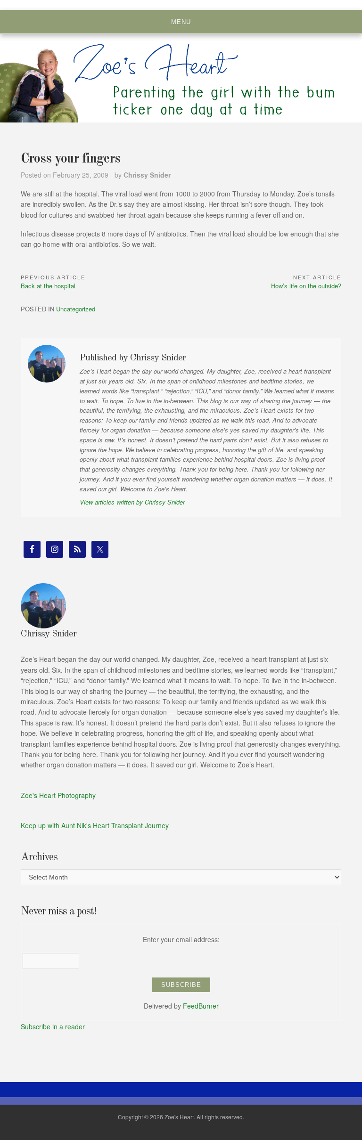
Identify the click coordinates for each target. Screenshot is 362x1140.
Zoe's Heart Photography (58, 795)
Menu (181, 21)
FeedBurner (201, 1005)
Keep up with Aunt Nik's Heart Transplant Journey (95, 825)
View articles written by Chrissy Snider (132, 501)
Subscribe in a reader (53, 1026)
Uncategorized (75, 308)
